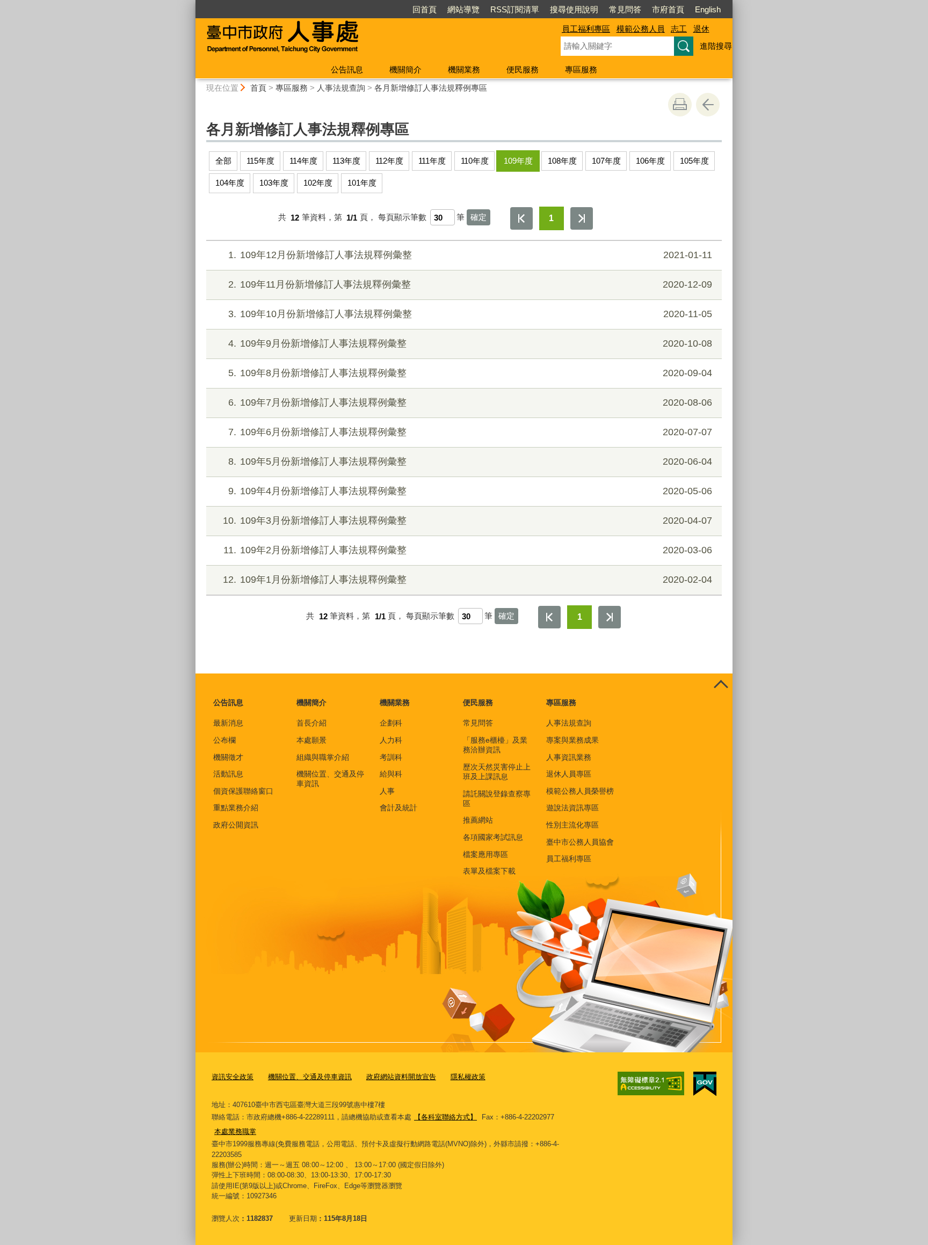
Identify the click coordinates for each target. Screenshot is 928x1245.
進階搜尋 (716, 45)
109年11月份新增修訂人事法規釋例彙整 (470, 284)
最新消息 (228, 723)
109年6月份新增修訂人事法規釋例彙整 (470, 432)
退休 (701, 28)
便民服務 (522, 69)
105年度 (694, 160)
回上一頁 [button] (708, 104)
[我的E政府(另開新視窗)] (704, 1084)
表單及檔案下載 (489, 871)
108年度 (562, 160)
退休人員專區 (568, 774)
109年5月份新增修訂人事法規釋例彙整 (470, 461)
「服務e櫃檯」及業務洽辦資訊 (495, 745)
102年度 (317, 182)
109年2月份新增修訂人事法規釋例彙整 (467, 550)
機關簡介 (405, 69)
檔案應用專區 (485, 854)
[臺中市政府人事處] (365, 39)
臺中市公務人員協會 (580, 842)
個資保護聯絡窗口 (243, 791)
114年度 (303, 160)
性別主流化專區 (572, 825)
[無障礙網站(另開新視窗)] (651, 1083)
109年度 (518, 160)
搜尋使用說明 (574, 9)
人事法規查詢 (341, 87)
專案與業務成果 (572, 740)
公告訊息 (347, 69)
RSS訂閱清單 (514, 9)
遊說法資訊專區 (572, 807)
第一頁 (521, 218)
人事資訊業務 (568, 757)
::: (190, 4)
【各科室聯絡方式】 (445, 1117)
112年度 (389, 160)
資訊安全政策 (232, 1077)
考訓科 (391, 757)
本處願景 (311, 740)
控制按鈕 (721, 685)
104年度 (229, 182)
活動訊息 (228, 774)
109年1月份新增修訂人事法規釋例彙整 (467, 579)
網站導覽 (463, 9)
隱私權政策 (468, 1077)
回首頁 (424, 9)
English (708, 9)
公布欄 (224, 740)
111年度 (432, 160)
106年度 (650, 160)
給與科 (391, 774)
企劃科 (391, 723)
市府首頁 (668, 9)
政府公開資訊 (235, 825)
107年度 (606, 160)
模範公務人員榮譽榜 (580, 791)
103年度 (273, 182)
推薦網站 (478, 820)
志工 (679, 28)
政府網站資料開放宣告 (401, 1077)
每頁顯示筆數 (402, 217)
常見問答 (625, 9)
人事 (387, 791)
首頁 (258, 87)
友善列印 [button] (680, 104)
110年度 (475, 160)
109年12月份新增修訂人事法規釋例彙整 (470, 255)
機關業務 (464, 69)
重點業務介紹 (235, 807)
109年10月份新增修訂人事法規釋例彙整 (470, 314)
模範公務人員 (641, 28)
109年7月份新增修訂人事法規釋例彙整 (470, 402)
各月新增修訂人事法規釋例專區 (430, 87)
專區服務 (581, 69)
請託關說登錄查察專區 (497, 798)
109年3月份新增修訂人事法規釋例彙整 (467, 520)
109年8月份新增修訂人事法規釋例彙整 (470, 373)
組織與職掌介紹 (322, 757)
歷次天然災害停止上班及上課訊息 (497, 772)
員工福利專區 (586, 28)
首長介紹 (311, 723)
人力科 (391, 740)
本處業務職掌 (235, 1131)
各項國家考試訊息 (493, 837)
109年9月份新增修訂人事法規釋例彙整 (470, 343)
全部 (223, 160)
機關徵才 (228, 757)
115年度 (260, 160)
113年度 (346, 160)
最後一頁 (581, 218)
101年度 (361, 182)
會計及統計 (398, 807)
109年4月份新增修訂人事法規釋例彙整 (470, 491)
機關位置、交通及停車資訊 (330, 779)
